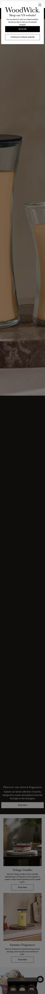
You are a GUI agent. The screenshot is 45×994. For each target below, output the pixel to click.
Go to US (22, 29)
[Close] (40, 4)
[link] (22, 10)
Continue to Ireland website (22, 37)
